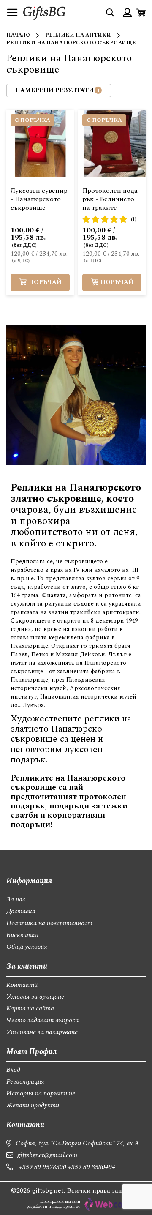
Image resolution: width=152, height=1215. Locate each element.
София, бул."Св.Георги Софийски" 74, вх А (77, 1143)
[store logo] (44, 12)
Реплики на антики (78, 35)
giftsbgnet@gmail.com (47, 1155)
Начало (18, 35)
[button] (78, 122)
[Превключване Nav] (12, 12)
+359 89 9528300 (42, 1167)
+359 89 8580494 (91, 1167)
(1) (133, 220)
